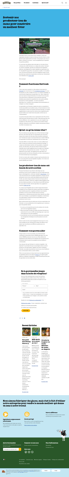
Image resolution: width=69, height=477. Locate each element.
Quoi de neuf (45, 2)
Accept (56, 470)
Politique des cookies (26, 303)
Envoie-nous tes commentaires (31, 445)
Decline (46, 470)
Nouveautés (48, 445)
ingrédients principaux (40, 91)
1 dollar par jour (27, 185)
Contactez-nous (29, 459)
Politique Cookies (47, 459)
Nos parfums (17, 2)
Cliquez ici (37, 254)
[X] (32, 452)
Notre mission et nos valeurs (30, 425)
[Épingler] (24, 318)
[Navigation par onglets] (66, 2)
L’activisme (35, 2)
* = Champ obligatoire (24, 283)
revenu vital (31, 75)
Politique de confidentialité (36, 300)
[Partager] (20, 318)
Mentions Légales (38, 459)
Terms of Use (26, 471)
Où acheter (27, 2)
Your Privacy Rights (21, 472)
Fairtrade (21, 91)
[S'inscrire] (20, 449)
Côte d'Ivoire (43, 174)
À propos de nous (50, 447)
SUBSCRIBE (25, 310)
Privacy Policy (32, 471)
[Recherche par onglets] (62, 2)
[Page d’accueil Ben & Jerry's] (6, 2)
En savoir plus (25, 392)
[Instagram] (29, 452)
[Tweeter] (22, 318)
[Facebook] (25, 452)
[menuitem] (17, 3)
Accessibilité (22, 459)
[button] (4, 459)
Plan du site (21, 461)
